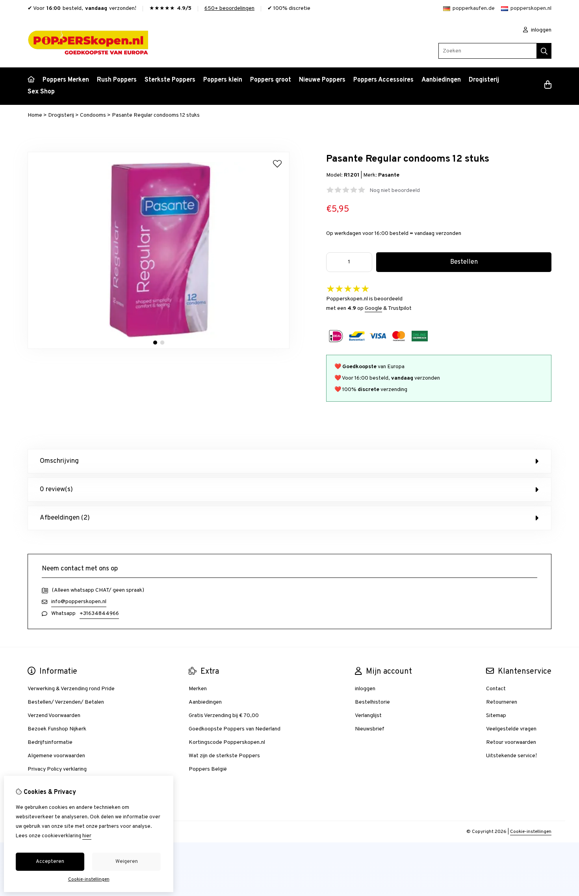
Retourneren (501, 702)
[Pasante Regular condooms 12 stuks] (159, 347)
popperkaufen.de (474, 8)
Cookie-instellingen (530, 832)
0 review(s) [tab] (56, 489)
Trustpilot (400, 308)
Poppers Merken (66, 80)
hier (86, 836)
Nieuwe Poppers (322, 80)
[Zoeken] (544, 51)
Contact (496, 689)
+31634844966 (99, 613)
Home (35, 115)
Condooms (93, 115)
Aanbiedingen (441, 80)
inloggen (540, 30)
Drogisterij (484, 80)
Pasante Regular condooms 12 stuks (156, 115)
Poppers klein (222, 80)
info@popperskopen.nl (78, 601)
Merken (198, 689)
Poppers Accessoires (383, 80)
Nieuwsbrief (369, 729)
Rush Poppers (117, 80)
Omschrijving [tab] (59, 461)
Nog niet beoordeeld (394, 190)
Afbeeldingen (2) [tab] (65, 518)
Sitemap (496, 715)
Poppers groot (270, 80)
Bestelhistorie (372, 702)
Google (373, 308)
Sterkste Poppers (170, 80)
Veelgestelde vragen (511, 729)
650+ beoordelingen (229, 8)
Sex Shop (41, 92)
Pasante (388, 175)
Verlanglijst (368, 715)
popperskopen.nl (530, 8)
